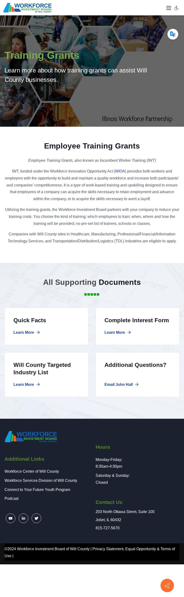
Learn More (24, 332)
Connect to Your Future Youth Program (37, 490)
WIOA (120, 171)
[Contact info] (167, 585)
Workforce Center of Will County (32, 471)
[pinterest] (10, 518)
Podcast (11, 498)
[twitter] (36, 518)
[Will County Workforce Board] (28, 7)
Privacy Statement (107, 549)
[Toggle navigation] (169, 8)
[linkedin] (23, 518)
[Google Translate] (172, 34)
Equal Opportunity (140, 549)
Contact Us (109, 502)
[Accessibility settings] (176, 8)
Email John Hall (119, 384)
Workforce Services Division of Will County (41, 480)
